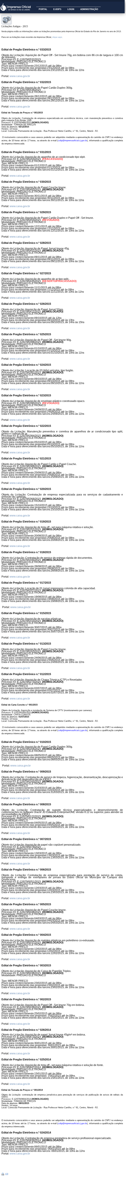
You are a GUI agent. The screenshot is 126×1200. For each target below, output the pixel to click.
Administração (89, 9)
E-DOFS (57, 9)
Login (70, 9)
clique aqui (57, 37)
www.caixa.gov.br (20, 76)
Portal (43, 9)
